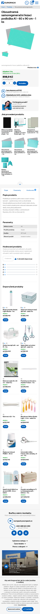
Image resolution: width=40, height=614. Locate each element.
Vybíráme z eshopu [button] (19, 541)
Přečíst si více (32, 67)
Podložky (10, 7)
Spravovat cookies (14, 609)
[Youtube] (26, 533)
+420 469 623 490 (18, 108)
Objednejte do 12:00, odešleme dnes (18, 95)
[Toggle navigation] (27, 3)
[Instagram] (14, 533)
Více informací (22, 605)
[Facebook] (20, 533)
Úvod (3, 7)
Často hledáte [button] (19, 544)
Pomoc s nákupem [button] (19, 547)
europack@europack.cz (19, 106)
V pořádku (28, 609)
